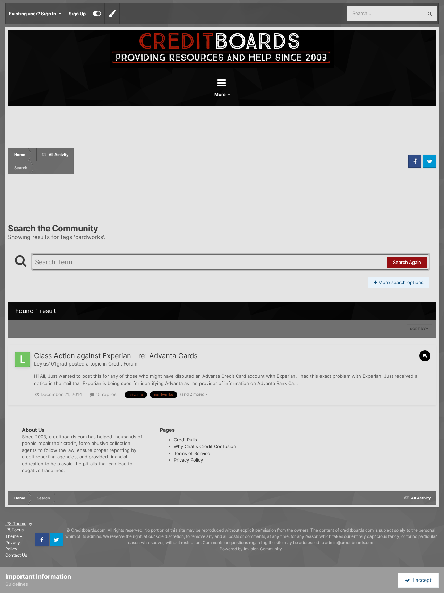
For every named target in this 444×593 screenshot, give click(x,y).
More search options (400, 282)
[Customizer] (96, 13)
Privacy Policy (188, 460)
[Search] (429, 13)
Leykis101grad (50, 364)
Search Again (407, 262)
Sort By (418, 329)
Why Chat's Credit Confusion (205, 446)
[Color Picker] (112, 13)
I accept (421, 580)
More (220, 94)
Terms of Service (192, 453)
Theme (12, 536)
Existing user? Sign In (33, 13)
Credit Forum (122, 364)
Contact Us (16, 555)
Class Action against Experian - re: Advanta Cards (115, 356)
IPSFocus (14, 529)
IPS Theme (15, 523)
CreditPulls (185, 439)
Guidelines (16, 584)
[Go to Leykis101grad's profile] (22, 359)
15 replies (105, 394)
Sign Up (77, 13)
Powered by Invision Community (251, 548)
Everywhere (401, 13)
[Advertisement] (240, 161)
